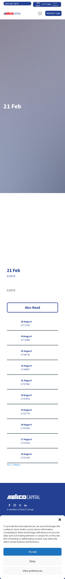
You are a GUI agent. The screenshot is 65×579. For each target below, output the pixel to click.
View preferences (32, 570)
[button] (60, 519)
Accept (33, 551)
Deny (32, 561)
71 (13, 464)
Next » (18, 464)
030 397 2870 (11, 3)
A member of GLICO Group (20, 509)
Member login (53, 13)
